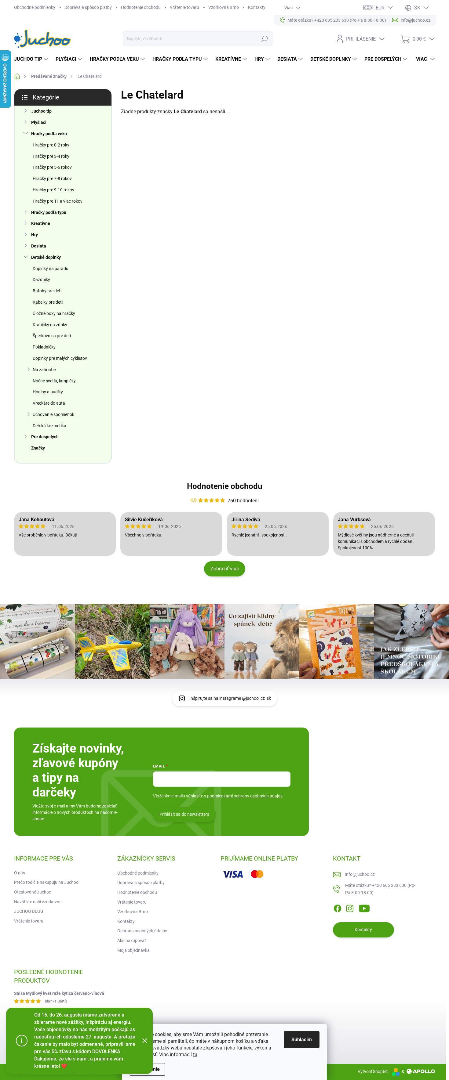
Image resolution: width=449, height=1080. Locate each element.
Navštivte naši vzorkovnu (38, 901)
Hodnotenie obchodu (141, 7)
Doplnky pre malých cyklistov (60, 358)
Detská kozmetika (49, 425)
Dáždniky (41, 279)
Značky (38, 448)
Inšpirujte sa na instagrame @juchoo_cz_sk (230, 698)
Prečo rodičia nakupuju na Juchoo (46, 882)
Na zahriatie (44, 369)
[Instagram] (349, 907)
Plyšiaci (38, 122)
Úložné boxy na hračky (54, 313)
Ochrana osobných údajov (142, 930)
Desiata (38, 246)
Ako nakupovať (131, 940)
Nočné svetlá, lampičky (54, 380)
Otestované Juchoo (32, 892)
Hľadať (264, 38)
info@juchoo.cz (360, 874)
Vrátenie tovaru (184, 7)
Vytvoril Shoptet (373, 1071)
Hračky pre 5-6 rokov (52, 167)
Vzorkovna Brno (223, 7)
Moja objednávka (133, 950)
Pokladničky (44, 347)
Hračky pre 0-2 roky (51, 145)
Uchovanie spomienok (53, 414)
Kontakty (256, 7)
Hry (34, 234)
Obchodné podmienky (34, 7)
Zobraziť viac (224, 569)
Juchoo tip (41, 111)
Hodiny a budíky (48, 391)
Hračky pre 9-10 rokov (53, 189)
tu (195, 1054)
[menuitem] (31, 59)
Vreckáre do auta (49, 403)
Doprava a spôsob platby (88, 7)
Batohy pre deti (47, 290)
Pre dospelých (45, 436)
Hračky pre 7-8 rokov (52, 178)
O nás (19, 872)
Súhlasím (301, 1039)
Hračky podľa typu (48, 212)
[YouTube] (364, 907)
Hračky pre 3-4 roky (51, 156)
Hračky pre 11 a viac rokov (57, 201)
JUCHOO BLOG (28, 911)
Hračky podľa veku (49, 133)
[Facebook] (337, 907)
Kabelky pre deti (48, 302)
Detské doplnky (46, 257)
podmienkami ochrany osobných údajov (245, 795)
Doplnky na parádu (50, 268)
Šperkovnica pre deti (52, 335)
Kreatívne (40, 223)
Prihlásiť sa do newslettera (184, 814)
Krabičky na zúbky (50, 324)
